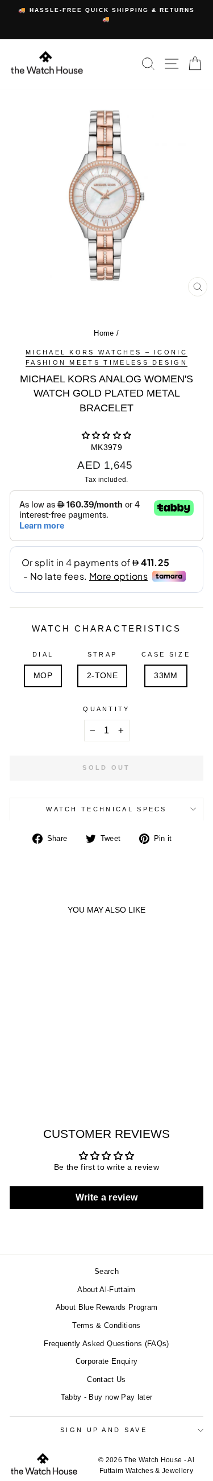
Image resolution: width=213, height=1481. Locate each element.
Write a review (107, 1197)
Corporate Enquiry (107, 1361)
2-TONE (102, 675)
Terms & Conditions (106, 1325)
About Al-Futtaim (106, 1289)
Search (106, 1271)
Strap (102, 654)
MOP (43, 675)
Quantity (106, 709)
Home (104, 333)
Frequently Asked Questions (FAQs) (106, 1343)
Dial (42, 654)
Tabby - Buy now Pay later (107, 1397)
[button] (107, 435)
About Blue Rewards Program (107, 1307)
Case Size (165, 654)
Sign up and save (103, 1429)
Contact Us (106, 1379)
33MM (165, 675)
